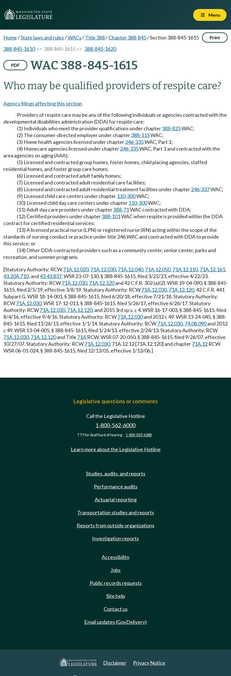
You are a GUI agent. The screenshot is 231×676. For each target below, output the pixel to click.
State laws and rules (42, 37)
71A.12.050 (157, 269)
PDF (15, 65)
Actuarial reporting (116, 499)
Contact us (116, 609)
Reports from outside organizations (115, 525)
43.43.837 (51, 276)
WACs (74, 37)
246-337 (200, 189)
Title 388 (95, 37)
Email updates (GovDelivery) (115, 622)
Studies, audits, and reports (115, 473)
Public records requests (116, 583)
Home (10, 37)
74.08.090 (195, 323)
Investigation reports (115, 538)
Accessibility (115, 557)
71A (81, 337)
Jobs (115, 570)
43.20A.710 (16, 276)
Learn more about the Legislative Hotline (116, 449)
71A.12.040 (130, 269)
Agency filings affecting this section (42, 103)
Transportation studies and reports (115, 512)
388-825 (171, 128)
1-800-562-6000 (115, 425)
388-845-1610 (19, 49)
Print (215, 37)
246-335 (134, 142)
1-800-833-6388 (139, 435)
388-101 (111, 216)
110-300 (126, 196)
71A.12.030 (103, 269)
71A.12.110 (185, 269)
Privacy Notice (149, 663)
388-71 (121, 209)
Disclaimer (114, 663)
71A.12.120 (101, 283)
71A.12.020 (75, 269)
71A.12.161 (212, 269)
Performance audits (115, 486)
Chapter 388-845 (127, 37)
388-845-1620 (100, 49)
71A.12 (200, 344)
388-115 (140, 135)
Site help (115, 596)
